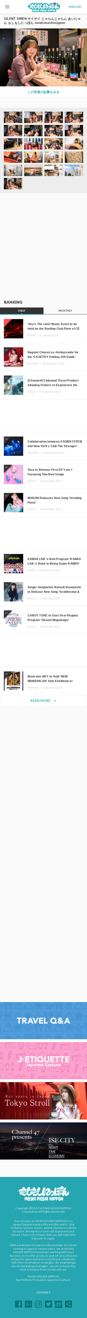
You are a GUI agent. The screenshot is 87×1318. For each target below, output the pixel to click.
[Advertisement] (43, 246)
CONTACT (43, 1292)
